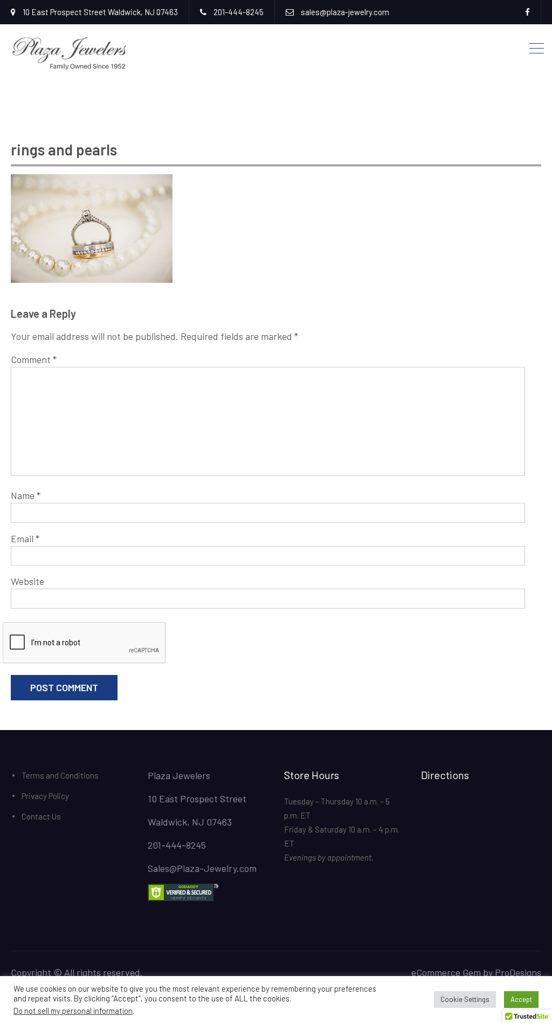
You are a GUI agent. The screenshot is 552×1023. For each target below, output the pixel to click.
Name (25, 495)
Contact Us (41, 816)
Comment (34, 359)
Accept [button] (521, 999)
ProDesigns (518, 972)
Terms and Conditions (60, 775)
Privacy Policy (45, 796)
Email (25, 538)
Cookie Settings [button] (464, 999)
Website (27, 581)
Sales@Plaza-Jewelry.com (202, 868)
